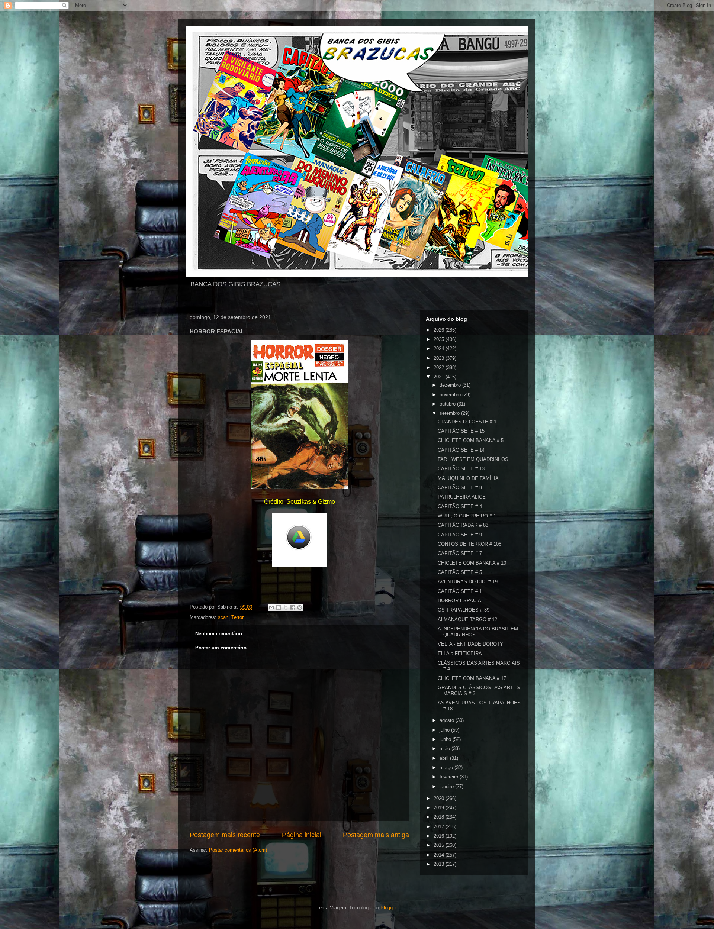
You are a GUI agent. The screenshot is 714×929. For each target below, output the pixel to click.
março (447, 767)
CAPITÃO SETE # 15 (461, 431)
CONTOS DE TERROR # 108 (469, 544)
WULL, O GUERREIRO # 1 (467, 516)
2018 (440, 817)
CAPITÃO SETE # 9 (460, 535)
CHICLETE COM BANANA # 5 (471, 440)
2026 (440, 330)
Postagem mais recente (225, 835)
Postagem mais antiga (376, 835)
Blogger (388, 907)
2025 (440, 339)
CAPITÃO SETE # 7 (460, 553)
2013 (440, 864)
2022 (440, 367)
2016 (440, 836)
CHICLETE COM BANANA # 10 (472, 563)
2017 (440, 826)
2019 (440, 807)
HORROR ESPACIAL (461, 600)
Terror (237, 617)
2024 (440, 348)
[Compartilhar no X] (285, 607)
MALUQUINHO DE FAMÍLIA (468, 478)
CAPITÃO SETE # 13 (461, 468)
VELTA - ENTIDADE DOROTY (470, 644)
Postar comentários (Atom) (238, 850)
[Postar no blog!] (278, 607)
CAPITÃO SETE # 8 (460, 487)
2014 (440, 855)
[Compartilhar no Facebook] (292, 607)
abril (445, 758)
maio (445, 748)
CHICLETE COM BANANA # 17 (472, 678)
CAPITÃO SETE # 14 (461, 450)
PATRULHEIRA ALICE (462, 497)
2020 (440, 798)
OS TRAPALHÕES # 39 (463, 610)
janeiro (447, 786)
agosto (448, 720)
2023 (440, 358)
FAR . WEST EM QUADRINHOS (473, 459)
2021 (440, 377)
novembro (451, 394)
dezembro (451, 385)
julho (445, 730)
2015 (440, 845)
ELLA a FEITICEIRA (460, 653)
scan (223, 617)
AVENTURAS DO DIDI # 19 (468, 581)
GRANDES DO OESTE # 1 (467, 422)
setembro (450, 413)
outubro (448, 404)
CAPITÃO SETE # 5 (460, 572)
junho (446, 739)
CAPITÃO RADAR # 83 (463, 525)
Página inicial (301, 835)
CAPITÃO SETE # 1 (460, 591)
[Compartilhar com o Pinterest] (299, 607)
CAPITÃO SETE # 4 (460, 506)
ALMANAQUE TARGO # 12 (467, 619)
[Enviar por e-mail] (271, 607)
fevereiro (450, 777)
